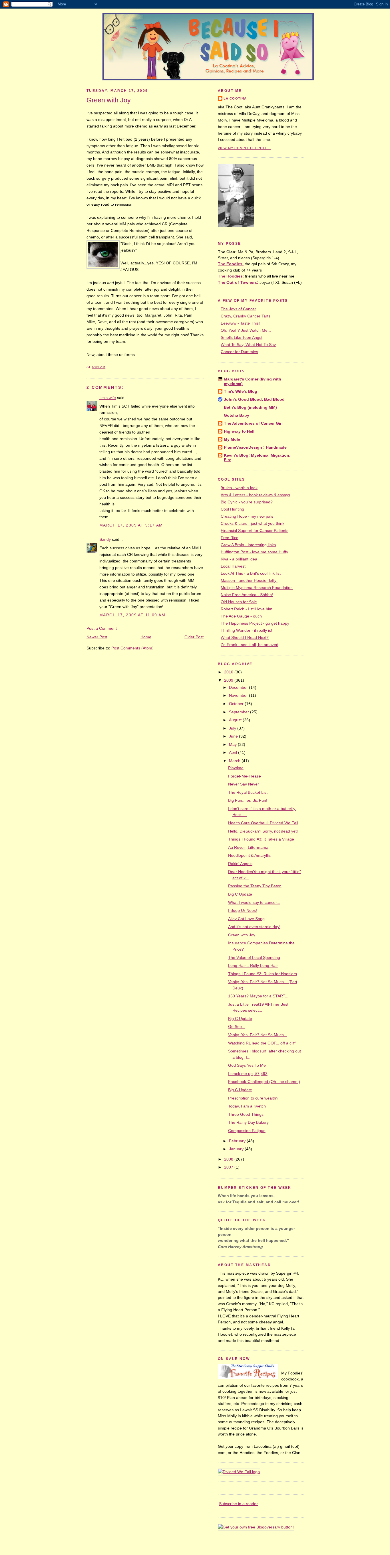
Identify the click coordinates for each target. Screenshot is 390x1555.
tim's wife (107, 397)
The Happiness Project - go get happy (255, 623)
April (233, 752)
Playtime (236, 768)
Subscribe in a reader (238, 1503)
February (238, 1141)
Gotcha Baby (236, 415)
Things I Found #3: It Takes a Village (261, 839)
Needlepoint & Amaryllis (249, 855)
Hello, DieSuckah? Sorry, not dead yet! (263, 831)
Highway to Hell (239, 431)
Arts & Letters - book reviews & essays (255, 495)
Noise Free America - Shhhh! (247, 594)
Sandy (105, 539)
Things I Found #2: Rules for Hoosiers (262, 973)
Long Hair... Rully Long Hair (253, 965)
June (234, 736)
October (237, 703)
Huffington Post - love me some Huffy (254, 552)
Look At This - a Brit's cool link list (251, 573)
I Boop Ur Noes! (242, 910)
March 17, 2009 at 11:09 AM (132, 615)
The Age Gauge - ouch (241, 616)
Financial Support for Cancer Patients (254, 530)
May (233, 744)
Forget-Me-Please (244, 776)
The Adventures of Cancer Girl (253, 423)
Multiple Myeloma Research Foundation (257, 587)
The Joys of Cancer (238, 309)
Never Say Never (243, 784)
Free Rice (229, 537)
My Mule (232, 439)
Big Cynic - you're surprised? (247, 502)
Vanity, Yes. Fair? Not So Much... (257, 1034)
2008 (229, 1159)
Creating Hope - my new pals (247, 516)
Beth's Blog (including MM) (250, 407)
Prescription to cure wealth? (253, 1098)
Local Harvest (233, 566)
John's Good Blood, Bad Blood (254, 399)
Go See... (236, 1026)
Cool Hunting (232, 509)
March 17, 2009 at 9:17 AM (131, 525)
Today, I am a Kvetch (247, 1106)
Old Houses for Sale (239, 602)
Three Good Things (246, 1114)
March (235, 760)
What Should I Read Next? (245, 637)
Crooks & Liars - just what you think (252, 523)
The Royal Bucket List (248, 792)
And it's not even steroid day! (254, 926)
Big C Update (240, 894)
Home (145, 637)
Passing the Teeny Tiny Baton (255, 886)
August (236, 720)
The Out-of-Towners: (238, 282)
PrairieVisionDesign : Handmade (255, 447)
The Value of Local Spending (254, 957)
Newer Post (97, 637)
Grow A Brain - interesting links (248, 544)
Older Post (194, 637)
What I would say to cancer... (254, 902)
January (237, 1149)
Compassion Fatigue (247, 1130)
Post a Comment (102, 628)
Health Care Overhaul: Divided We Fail (263, 823)
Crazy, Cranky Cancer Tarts (245, 316)
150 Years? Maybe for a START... (258, 996)
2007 (229, 1167)
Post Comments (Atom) (132, 648)
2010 (229, 672)
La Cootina (235, 98)
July (233, 728)
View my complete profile (244, 148)
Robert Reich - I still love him (246, 609)
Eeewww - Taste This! (240, 323)
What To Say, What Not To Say (248, 344)
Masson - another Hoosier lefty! (249, 580)
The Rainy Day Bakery (248, 1122)
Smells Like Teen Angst (241, 337)
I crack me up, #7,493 (248, 1073)
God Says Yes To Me (247, 1065)
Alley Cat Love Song (246, 918)
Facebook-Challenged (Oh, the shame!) (264, 1081)
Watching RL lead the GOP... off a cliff (261, 1043)
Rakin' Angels (240, 863)
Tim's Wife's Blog (240, 391)
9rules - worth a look (239, 487)
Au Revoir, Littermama (248, 847)
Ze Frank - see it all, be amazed (249, 644)
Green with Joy (109, 100)
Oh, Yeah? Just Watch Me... (246, 330)
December (239, 687)
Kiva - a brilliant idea (239, 559)
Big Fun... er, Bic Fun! (247, 800)
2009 (229, 680)
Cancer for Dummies (239, 351)
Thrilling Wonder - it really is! (246, 630)
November (239, 695)
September (239, 712)
